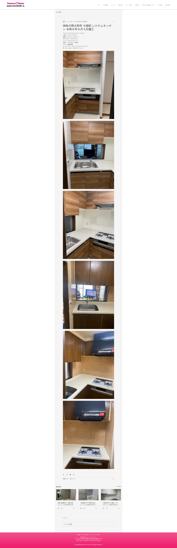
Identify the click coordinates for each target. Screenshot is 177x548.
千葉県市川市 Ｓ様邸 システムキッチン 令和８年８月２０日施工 (111, 504)
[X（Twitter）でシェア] (67, 474)
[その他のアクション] (113, 21)
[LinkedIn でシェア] (70, 474)
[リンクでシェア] (73, 474)
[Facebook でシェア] (63, 474)
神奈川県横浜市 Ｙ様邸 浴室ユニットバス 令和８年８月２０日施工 (66, 504)
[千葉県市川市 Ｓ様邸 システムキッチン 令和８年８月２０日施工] (111, 494)
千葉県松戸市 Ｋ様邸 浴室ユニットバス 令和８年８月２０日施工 (88, 504)
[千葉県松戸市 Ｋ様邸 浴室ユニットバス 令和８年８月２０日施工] (89, 494)
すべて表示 (118, 486)
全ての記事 (58, 12)
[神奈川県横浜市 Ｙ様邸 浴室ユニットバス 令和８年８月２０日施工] (66, 494)
